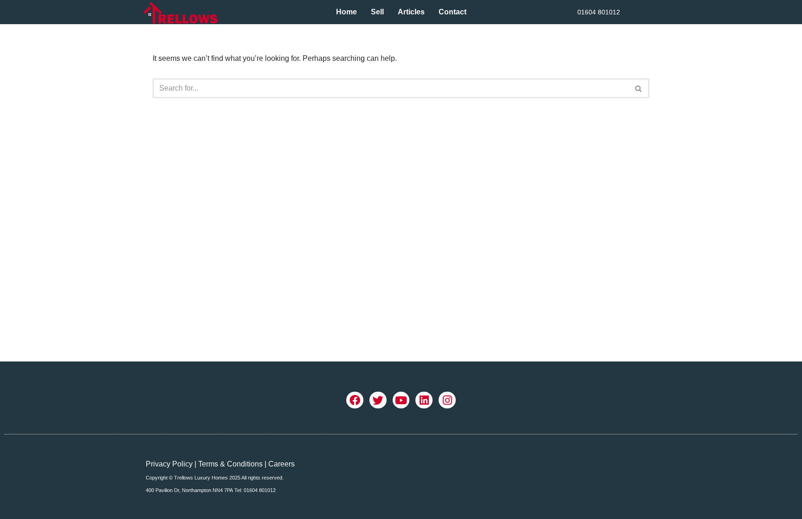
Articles (411, 12)
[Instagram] (447, 400)
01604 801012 (598, 12)
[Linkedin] (424, 400)
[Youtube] (401, 400)
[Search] (638, 88)
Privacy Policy (169, 464)
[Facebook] (354, 400)
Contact (452, 12)
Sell (377, 12)
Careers (281, 464)
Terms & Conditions (230, 464)
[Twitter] (378, 400)
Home (346, 12)
